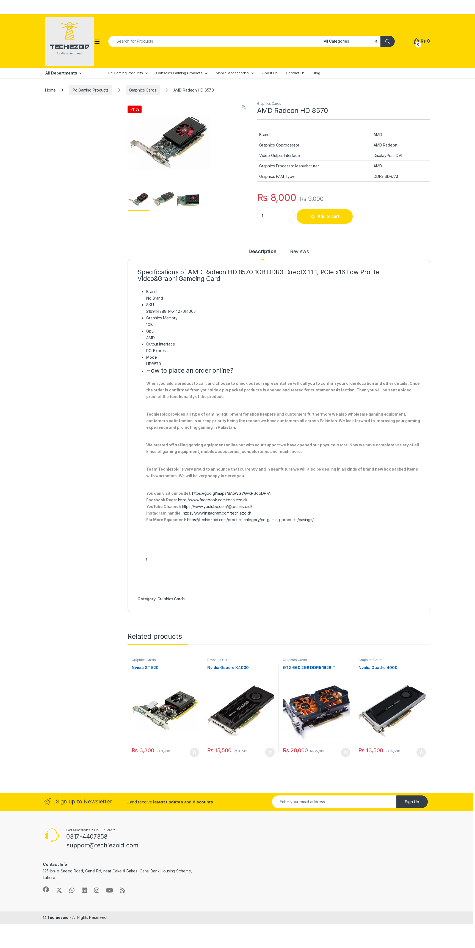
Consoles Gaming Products (179, 73)
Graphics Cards (142, 90)
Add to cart (328, 216)
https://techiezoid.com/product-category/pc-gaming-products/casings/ (250, 519)
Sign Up (412, 801)
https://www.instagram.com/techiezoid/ (217, 513)
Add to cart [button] (194, 752)
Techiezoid (58, 917)
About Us (270, 73)
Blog (316, 73)
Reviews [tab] (299, 251)
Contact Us (295, 73)
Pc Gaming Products (125, 73)
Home (50, 90)
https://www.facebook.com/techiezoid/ (212, 500)
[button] (243, 107)
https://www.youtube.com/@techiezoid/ (217, 506)
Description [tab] (262, 251)
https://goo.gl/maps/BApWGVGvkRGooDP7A (231, 493)
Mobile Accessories (232, 73)
